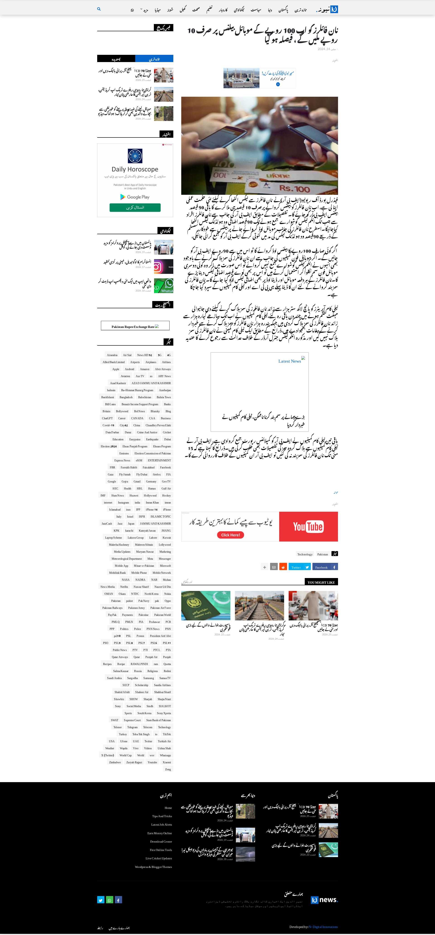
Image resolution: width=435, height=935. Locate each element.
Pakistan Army (136, 607)
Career (122, 417)
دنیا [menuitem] (270, 9)
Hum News (117, 495)
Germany (151, 481)
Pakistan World (162, 614)
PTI (145, 649)
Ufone (123, 740)
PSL (128, 635)
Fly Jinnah (125, 474)
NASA (126, 579)
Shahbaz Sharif (162, 691)
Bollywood (122, 410)
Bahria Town (164, 396)
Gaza (111, 474)
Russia (138, 670)
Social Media (134, 705)
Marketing (165, 551)
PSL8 (129, 642)
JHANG (166, 530)
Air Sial (127, 354)
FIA (168, 474)
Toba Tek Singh (141, 733)
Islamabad (115, 509)
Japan (131, 523)
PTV (135, 649)
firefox (156, 474)
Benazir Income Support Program (140, 403)
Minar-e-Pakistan (144, 565)
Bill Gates (110, 403)
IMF (103, 495)
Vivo (135, 747)
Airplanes (150, 361)
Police (137, 628)
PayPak (112, 614)
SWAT (114, 719)
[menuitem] (132, 9)
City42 (124, 424)
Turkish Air (164, 740)
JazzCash (107, 523)
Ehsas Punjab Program (135, 445)
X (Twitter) (107, 754)
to (156, 733)
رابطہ (100, 927)
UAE (136, 740)
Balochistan (144, 396)
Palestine (144, 614)
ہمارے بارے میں (119, 927)
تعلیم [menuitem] (209, 9)
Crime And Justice (147, 431)
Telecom (147, 726)
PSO (106, 642)
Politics (124, 628)
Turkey (123, 733)
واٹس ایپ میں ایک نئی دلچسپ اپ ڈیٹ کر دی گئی (124, 282)
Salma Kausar (120, 670)
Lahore (153, 537)
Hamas (152, 488)
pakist (129, 600)
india (137, 502)
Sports (128, 712)
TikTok (167, 733)
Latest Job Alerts (161, 823)
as (151, 375)
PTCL (156, 649)
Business (166, 417)
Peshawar (154, 621)
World (140, 754)
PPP (112, 628)
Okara (122, 593)
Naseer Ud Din (163, 586)
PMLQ (116, 621)
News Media (108, 586)
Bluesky (155, 410)
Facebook (165, 467)
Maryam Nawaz (145, 551)
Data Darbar (112, 431)
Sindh (150, 705)
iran (128, 509)
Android (129, 368)
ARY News (164, 375)
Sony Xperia (164, 712)
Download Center (161, 840)
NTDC (135, 593)
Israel (130, 516)
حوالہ (336, 492)
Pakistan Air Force (160, 607)
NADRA (140, 579)
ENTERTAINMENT (159, 460)
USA (112, 740)
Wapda (123, 747)
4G (169, 354)
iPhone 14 (151, 509)
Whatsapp (165, 754)
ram (156, 663)
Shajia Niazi (164, 698)
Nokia (167, 593)
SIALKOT (165, 705)
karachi (129, 530)
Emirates (124, 452)
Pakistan (322, 553)
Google (112, 481)
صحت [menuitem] (196, 9)
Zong (168, 768)
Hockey (166, 495)
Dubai (167, 438)
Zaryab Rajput (134, 761)
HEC (115, 488)
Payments (127, 614)
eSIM (139, 460)
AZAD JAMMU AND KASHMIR (151, 382)
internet (108, 502)
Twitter (148, 740)
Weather (109, 747)
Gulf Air (166, 488)
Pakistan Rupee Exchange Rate (133, 326)
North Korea (151, 593)
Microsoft (165, 565)
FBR (112, 467)
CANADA (137, 417)
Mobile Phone (139, 572)
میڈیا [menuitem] (158, 9)
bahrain (111, 389)
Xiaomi (167, 761)
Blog (168, 410)
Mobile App (121, 565)
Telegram (132, 726)
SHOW (134, 698)
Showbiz (119, 698)
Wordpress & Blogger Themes (153, 866)
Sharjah (148, 698)
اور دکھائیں (186, 581)
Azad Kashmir (118, 382)
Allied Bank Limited (114, 361)
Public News (120, 649)
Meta (150, 558)
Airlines (166, 361)
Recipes (107, 663)
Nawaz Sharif (141, 586)
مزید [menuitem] (145, 9)
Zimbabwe (115, 761)
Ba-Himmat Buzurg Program (137, 389)
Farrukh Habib (129, 467)
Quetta (167, 663)
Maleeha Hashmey (119, 544)
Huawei (134, 495)
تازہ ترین (154, 58)
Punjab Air (151, 656)
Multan (167, 579)
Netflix (124, 586)
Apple (115, 368)
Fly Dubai (141, 474)
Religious (152, 670)
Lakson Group (136, 537)
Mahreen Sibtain (144, 544)
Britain (106, 410)
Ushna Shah (164, 747)
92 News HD (144, 354)
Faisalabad (149, 467)
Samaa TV (165, 677)
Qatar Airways (120, 656)
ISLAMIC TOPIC (161, 516)
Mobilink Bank (117, 572)
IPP (138, 509)
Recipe (121, 663)
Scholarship (141, 684)
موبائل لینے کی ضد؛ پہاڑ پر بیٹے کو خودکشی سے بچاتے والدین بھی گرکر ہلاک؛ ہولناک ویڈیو (124, 110)
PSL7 (141, 642)
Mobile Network (162, 572)
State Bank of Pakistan (158, 719)
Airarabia (112, 354)
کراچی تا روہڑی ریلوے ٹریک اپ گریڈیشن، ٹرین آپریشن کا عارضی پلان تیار (261, 629)
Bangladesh (126, 396)
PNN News (153, 628)
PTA (168, 649)
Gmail (137, 481)
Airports (135, 361)
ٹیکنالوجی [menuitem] (239, 9)
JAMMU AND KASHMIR (155, 523)
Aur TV (140, 375)
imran (168, 502)
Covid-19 (108, 424)
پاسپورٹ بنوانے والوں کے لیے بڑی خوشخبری (208, 626)
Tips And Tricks (162, 815)
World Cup (126, 754)
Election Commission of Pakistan (153, 452)
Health (127, 488)
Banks (167, 403)
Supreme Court (132, 719)
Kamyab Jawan (147, 530)
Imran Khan (152, 502)
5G (160, 354)
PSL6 (154, 642)
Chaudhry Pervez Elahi (158, 424)
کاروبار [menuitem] (223, 9)
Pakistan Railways (112, 607)
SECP (126, 684)
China (136, 424)
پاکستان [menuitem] (283, 9)
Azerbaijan (165, 389)
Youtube (152, 761)
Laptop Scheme (113, 537)
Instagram (123, 502)
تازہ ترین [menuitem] (300, 9)
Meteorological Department (127, 558)
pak (157, 600)
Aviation (125, 375)
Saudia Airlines (162, 684)
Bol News (139, 410)
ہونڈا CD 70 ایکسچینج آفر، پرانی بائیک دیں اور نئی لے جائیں (314, 626)
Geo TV (166, 481)
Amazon (144, 368)
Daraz (128, 431)
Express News (122, 460)
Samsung (148, 677)
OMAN (108, 593)
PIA (141, 621)
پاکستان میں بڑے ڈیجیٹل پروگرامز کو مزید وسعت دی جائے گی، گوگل (127, 244)
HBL (140, 488)
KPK (117, 530)
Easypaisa (134, 438)
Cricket (167, 431)
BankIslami (107, 396)
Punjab (167, 656)
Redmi (167, 670)
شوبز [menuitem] (170, 9)
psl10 (117, 635)
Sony (118, 705)
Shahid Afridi (122, 691)
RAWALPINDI (139, 663)
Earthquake (152, 438)
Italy (118, 516)
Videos (148, 747)
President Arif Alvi (160, 635)
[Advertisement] (259, 86)
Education (118, 438)
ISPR (142, 516)
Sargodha (132, 677)
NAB (154, 579)
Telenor (118, 726)
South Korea (144, 712)
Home (168, 807)
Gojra (125, 481)
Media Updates (122, 551)
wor (152, 754)
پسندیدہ (116, 58)
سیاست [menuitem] (256, 9)
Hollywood (150, 495)
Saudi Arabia (114, 677)
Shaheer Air (141, 691)
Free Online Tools (161, 849)
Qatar (137, 656)
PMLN (129, 621)
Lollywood (165, 544)
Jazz (120, 523)
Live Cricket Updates (159, 857)
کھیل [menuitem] (183, 9)
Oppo (168, 600)
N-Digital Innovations (323, 926)
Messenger (165, 558)
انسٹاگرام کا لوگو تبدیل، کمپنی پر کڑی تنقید (127, 261)
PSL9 (117, 642)
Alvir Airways (163, 368)
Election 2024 (109, 445)
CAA (152, 417)
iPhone (167, 509)
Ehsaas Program (162, 445)
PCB (168, 621)
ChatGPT (107, 417)
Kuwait (167, 537)
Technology (305, 553)
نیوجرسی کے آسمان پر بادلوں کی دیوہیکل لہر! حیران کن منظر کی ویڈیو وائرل (207, 851)
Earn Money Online (159, 832)
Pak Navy (143, 600)
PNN (168, 628)
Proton (140, 635)
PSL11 (167, 642)
